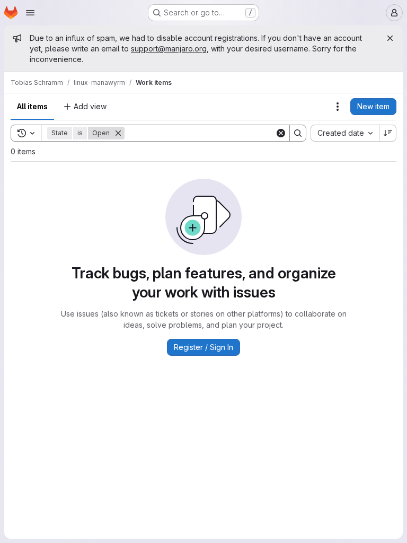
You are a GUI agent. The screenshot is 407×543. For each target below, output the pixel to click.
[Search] (297, 133)
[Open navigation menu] (30, 12)
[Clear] (281, 133)
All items (32, 106)
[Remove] (118, 133)
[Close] (390, 38)
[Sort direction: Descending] (387, 133)
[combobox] (345, 133)
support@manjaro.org (169, 48)
